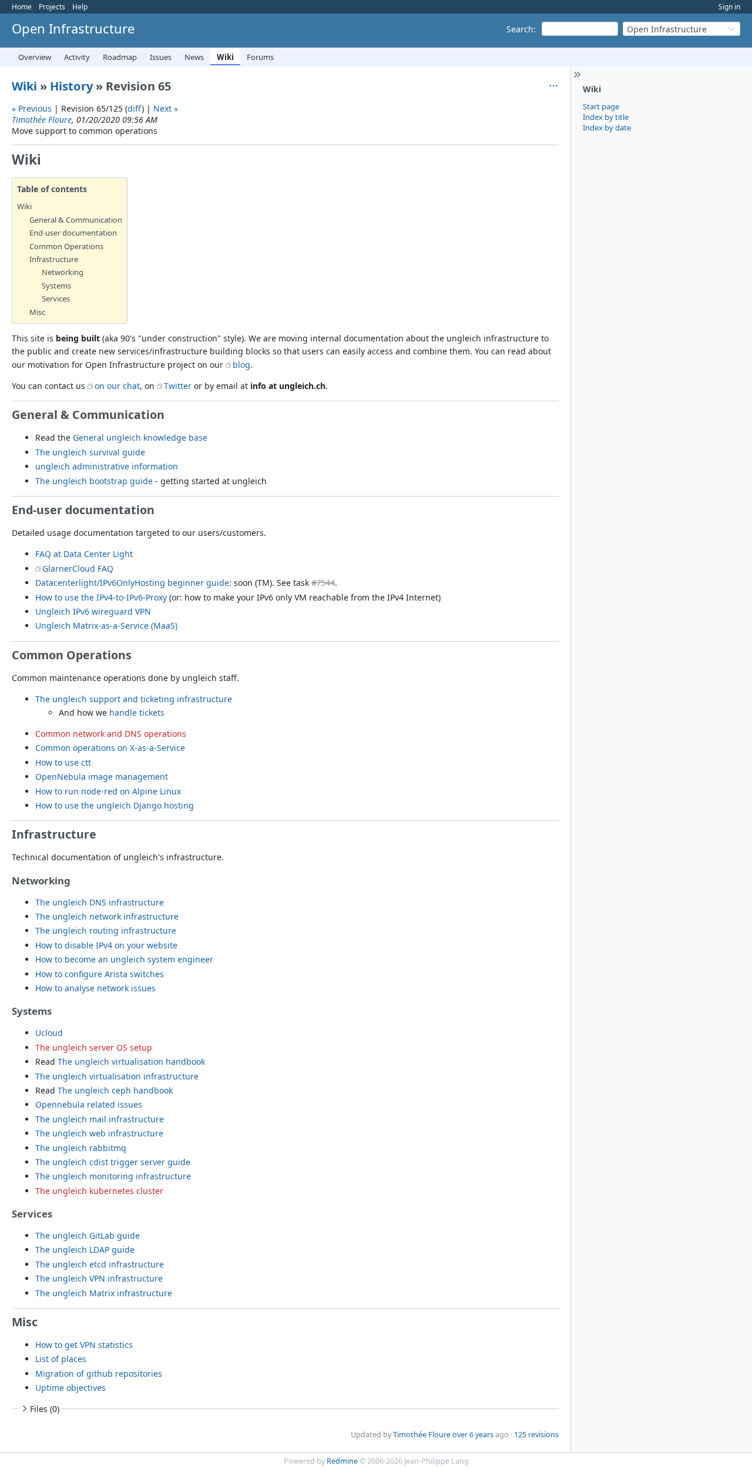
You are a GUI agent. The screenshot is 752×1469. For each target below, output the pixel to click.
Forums (260, 57)
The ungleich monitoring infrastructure (113, 1176)
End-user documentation (73, 232)
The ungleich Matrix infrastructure (103, 1293)
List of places (60, 1358)
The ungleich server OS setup (93, 1047)
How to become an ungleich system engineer (124, 959)
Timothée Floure (42, 119)
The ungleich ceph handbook (115, 1090)
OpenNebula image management (101, 776)
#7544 (323, 582)
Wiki (225, 57)
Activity (77, 57)
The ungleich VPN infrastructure (99, 1278)
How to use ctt (63, 762)
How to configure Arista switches (99, 974)
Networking (62, 272)
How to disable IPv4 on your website (106, 945)
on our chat (117, 385)
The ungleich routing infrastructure (105, 930)
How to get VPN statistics (84, 1344)
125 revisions (536, 1435)
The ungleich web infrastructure (99, 1133)
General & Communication (75, 219)
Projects (52, 7)
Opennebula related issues (88, 1104)
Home (22, 7)
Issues (161, 57)
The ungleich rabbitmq (80, 1147)
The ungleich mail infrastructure (99, 1119)
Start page (601, 106)
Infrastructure (53, 259)
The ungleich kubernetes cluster (99, 1190)
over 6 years (473, 1435)
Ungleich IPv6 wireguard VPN (93, 611)
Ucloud (49, 1032)
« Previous (32, 108)
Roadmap (120, 57)
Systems (56, 285)
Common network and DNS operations (110, 733)
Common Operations (66, 246)
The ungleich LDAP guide (85, 1249)
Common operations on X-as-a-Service (110, 747)
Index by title (606, 117)
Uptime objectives (70, 1387)
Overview (34, 57)
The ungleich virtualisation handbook (131, 1061)
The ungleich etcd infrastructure (99, 1264)
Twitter (178, 385)
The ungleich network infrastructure (107, 916)
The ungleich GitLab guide (87, 1235)
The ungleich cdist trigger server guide (112, 1162)
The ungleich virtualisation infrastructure (117, 1076)
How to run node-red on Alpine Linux (108, 791)
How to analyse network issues (95, 988)
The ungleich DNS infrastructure (99, 902)
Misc (37, 312)
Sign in (729, 7)
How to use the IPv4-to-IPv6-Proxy (101, 597)
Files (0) (44, 1408)
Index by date (607, 127)
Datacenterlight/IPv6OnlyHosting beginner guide (132, 582)
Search (519, 29)
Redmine (342, 1461)
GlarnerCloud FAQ (77, 568)
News (194, 57)
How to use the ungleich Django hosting (114, 805)
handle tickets (136, 712)
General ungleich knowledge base (140, 437)
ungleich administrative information (106, 466)
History (71, 86)
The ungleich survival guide (90, 452)
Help (80, 7)
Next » (165, 108)
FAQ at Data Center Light (84, 553)
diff (134, 108)
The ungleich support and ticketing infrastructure (133, 699)
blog (241, 364)
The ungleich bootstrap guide (94, 481)
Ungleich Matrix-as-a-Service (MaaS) (106, 625)
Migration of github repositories (98, 1373)
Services (56, 298)
